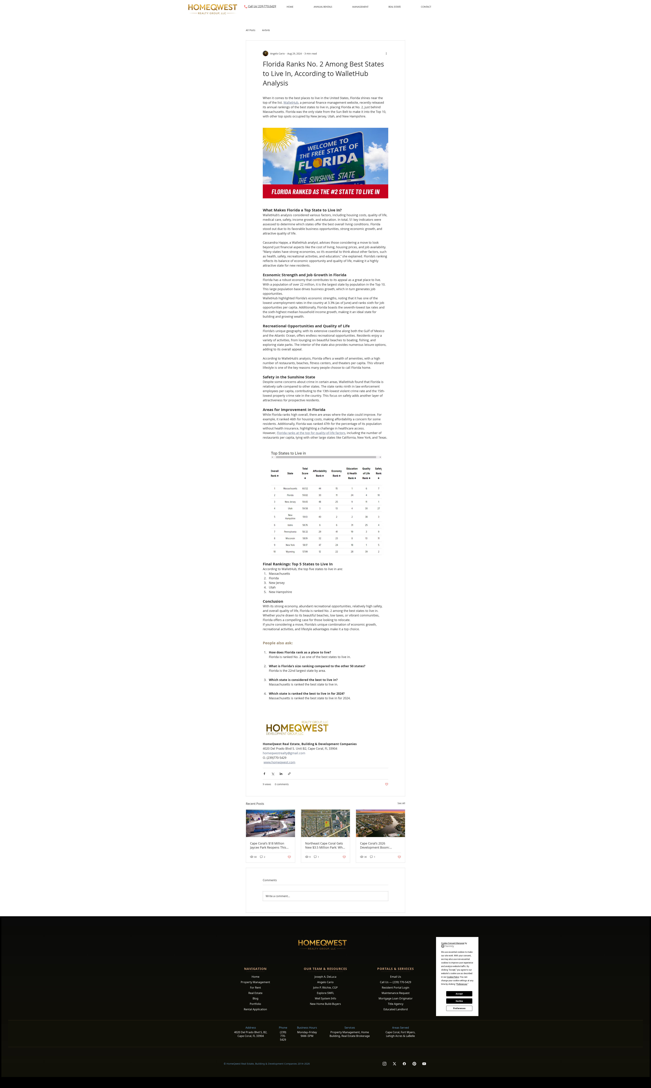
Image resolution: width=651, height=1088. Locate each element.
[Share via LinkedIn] (281, 773)
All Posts (250, 30)
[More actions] (386, 53)
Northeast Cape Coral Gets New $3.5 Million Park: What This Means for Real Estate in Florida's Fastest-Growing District (325, 845)
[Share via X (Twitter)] (272, 773)
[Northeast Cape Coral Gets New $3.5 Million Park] (325, 823)
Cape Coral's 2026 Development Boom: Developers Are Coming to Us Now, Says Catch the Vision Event (378, 845)
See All (401, 803)
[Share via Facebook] (264, 773)
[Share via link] (289, 773)
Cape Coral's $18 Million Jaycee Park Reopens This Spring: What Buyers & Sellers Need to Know (268, 845)
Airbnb (266, 30)
